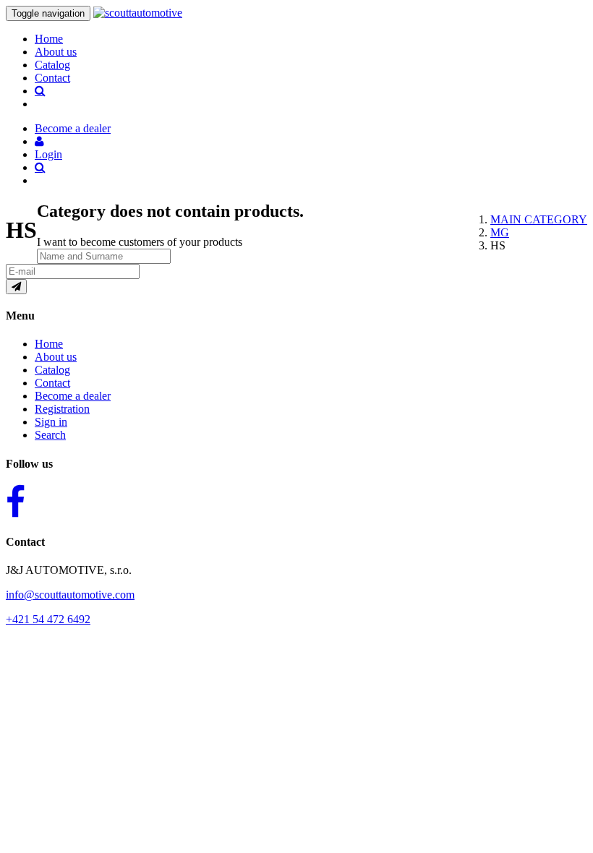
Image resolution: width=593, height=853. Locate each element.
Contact (52, 78)
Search (50, 435)
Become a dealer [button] (73, 128)
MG (499, 232)
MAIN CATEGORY (538, 219)
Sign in (51, 422)
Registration (62, 409)
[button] (39, 141)
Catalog (52, 65)
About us (56, 52)
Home (49, 39)
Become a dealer (73, 396)
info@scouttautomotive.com (70, 594)
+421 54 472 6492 (48, 619)
